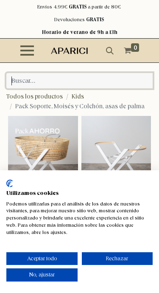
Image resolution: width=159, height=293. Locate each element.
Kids (78, 96)
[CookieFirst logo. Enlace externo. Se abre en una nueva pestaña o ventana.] (9, 183)
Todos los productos (34, 96)
